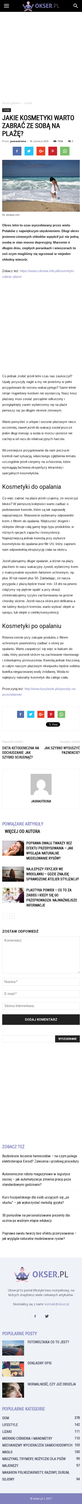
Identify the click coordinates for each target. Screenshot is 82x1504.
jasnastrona (18, 141)
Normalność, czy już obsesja (52, 1384)
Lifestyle (10, 1425)
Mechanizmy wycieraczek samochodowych (37, 1445)
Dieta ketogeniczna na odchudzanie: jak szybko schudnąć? (20, 752)
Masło (7, 1452)
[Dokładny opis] (13, 1369)
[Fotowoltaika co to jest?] (13, 1348)
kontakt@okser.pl (57, 1304)
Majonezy (10, 1466)
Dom (5, 1418)
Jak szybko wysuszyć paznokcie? (62, 750)
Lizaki (7, 1432)
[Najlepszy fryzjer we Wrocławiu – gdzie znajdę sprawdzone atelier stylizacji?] (13, 874)
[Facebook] (35, 1316)
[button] (76, 6)
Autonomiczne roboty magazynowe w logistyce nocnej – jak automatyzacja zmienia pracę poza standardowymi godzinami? (36, 1179)
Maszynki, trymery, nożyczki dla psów (34, 1459)
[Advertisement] (41, 55)
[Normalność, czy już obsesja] (13, 1390)
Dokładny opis (40, 1363)
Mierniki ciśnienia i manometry (27, 1438)
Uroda (6, 110)
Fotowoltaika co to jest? (48, 1342)
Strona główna (11, 103)
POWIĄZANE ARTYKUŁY (22, 824)
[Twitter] (47, 1316)
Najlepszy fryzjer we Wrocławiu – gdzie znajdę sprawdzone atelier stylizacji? (52, 874)
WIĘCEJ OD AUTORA (22, 831)
